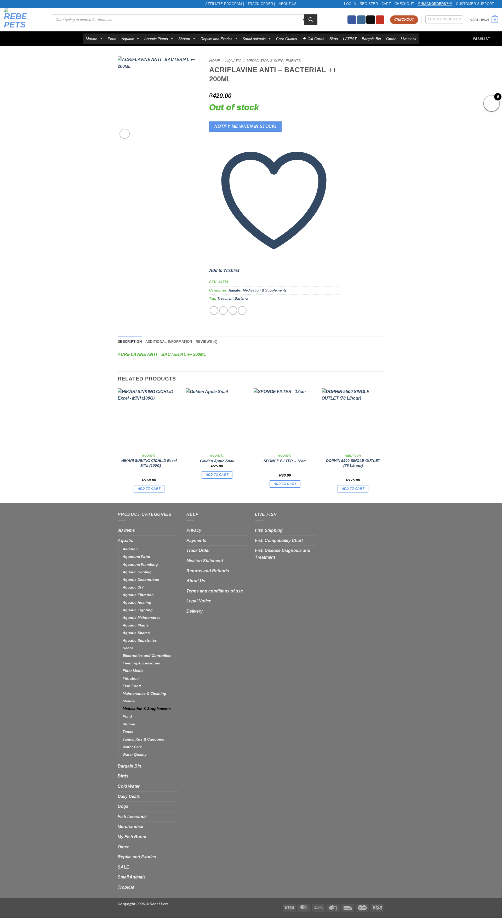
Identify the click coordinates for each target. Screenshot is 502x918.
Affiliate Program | (224, 4)
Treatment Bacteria (232, 298)
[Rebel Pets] (24, 19)
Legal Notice (198, 601)
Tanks (128, 732)
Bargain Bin (371, 39)
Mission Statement (204, 560)
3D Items (126, 530)
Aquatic (128, 39)
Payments (196, 540)
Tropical (126, 887)
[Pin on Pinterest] (242, 310)
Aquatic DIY (133, 587)
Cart (386, 4)
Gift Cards (315, 39)
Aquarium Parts (136, 557)
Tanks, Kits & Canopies (143, 739)
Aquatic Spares (136, 633)
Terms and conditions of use (214, 591)
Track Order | (261, 4)
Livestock (408, 39)
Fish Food (132, 686)
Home (214, 61)
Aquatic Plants (156, 39)
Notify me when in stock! (245, 126)
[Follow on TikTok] (370, 19)
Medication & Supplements (274, 61)
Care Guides (286, 39)
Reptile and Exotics (216, 39)
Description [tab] (130, 342)
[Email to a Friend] (233, 310)
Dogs (123, 806)
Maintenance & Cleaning (144, 693)
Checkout (404, 4)
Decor (128, 648)
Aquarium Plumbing (140, 564)
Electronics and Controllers (147, 655)
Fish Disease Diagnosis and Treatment (282, 553)
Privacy (193, 530)
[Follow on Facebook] (351, 19)
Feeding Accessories (141, 663)
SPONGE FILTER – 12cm (285, 461)
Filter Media (133, 671)
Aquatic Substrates (140, 640)
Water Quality (135, 754)
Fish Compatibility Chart (279, 540)
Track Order (198, 550)
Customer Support (475, 4)
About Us (288, 4)
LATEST (350, 39)
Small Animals (254, 39)
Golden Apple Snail (217, 461)
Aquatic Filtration (138, 595)
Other (391, 39)
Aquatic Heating (137, 602)
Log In (350, 4)
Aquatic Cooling (137, 572)
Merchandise (130, 826)
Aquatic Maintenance (142, 617)
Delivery (194, 611)
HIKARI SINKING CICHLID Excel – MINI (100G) (149, 463)
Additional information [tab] (168, 342)
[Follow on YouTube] (380, 19)
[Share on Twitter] (223, 310)
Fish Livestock (132, 816)
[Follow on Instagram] (361, 19)
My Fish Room (132, 837)
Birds (333, 39)
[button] (484, 19)
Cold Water (129, 786)
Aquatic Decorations (141, 580)
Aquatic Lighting (138, 610)
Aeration (130, 549)
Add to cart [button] (149, 488)
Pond (112, 39)
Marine (91, 39)
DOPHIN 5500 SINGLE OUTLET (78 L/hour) (353, 463)
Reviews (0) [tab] (206, 342)
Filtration (131, 678)
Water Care (132, 747)
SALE (123, 867)
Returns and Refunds (207, 571)
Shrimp (184, 39)
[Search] (310, 19)
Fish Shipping (269, 530)
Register (369, 4)
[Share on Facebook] (214, 310)
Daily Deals (129, 796)
